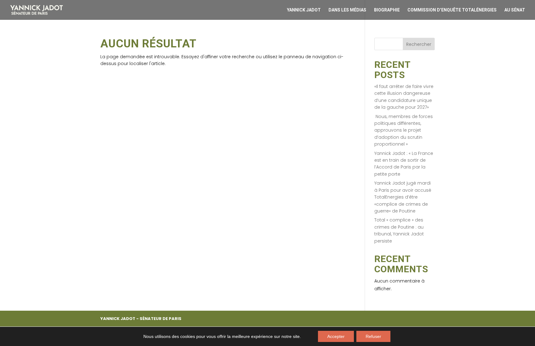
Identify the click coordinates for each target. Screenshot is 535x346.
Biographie (387, 10)
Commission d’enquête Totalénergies (452, 10)
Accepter (336, 336)
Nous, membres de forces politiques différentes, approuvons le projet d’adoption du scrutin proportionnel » (403, 130)
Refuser (373, 336)
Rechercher (418, 44)
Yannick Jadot (304, 10)
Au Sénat (514, 10)
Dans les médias (347, 10)
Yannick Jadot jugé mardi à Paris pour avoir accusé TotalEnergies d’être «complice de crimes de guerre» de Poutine (402, 197)
